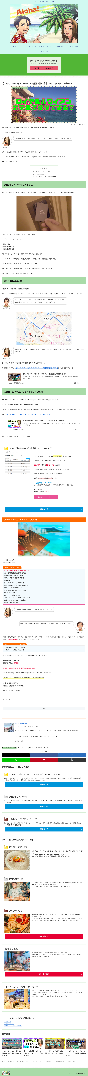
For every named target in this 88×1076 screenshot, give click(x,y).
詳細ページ (44, 509)
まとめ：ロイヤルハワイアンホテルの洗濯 (44, 176)
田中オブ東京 (44, 974)
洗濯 (47, 747)
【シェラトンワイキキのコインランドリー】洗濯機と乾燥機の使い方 (36, 368)
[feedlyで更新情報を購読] (19, 741)
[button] (72, 760)
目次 (41, 168)
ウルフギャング (44, 936)
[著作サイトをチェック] (16, 741)
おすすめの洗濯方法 (38, 174)
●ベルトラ (7, 1022)
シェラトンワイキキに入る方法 (41, 172)
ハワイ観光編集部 (21, 724)
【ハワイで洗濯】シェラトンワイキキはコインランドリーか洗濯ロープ (28, 414)
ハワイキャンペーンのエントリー (44, 68)
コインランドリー (23, 747)
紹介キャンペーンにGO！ (46, 497)
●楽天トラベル (9, 1024)
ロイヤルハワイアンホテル (10, 747)
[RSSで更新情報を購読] (21, 741)
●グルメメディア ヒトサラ (13, 1026)
